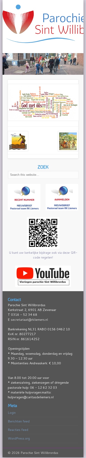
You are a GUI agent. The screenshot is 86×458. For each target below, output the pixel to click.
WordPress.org (19, 438)
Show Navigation (67, 40)
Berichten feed (19, 421)
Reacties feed (18, 429)
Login (12, 412)
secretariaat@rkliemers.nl (29, 319)
